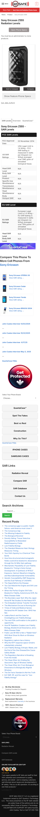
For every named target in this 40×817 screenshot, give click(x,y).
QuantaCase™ (27, 121)
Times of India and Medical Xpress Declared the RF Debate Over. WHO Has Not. (20, 610)
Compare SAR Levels (9, 753)
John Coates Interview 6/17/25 (14, 342)
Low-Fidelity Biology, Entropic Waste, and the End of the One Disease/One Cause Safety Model (20, 650)
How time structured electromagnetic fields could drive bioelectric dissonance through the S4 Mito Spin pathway (20, 560)
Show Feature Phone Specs (17, 96)
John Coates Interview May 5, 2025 (16, 352)
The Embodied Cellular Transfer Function (20, 603)
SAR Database (20, 488)
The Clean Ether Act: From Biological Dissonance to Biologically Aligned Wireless (19, 667)
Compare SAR (20, 481)
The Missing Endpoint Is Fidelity (17, 533)
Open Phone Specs (19, 30)
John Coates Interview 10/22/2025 (16, 333)
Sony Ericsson (9, 264)
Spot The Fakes (20, 415)
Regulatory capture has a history (17, 640)
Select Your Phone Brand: (11, 395)
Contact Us (20, 496)
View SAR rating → (16, 278)
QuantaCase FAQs (9, 361)
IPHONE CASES (20, 449)
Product (9, 14)
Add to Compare (12, 89)
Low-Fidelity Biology (12, 546)
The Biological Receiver (13, 536)
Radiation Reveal (20, 473)
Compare (30, 89)
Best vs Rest (20, 423)
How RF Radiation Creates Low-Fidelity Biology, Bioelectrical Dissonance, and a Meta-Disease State (20, 627)
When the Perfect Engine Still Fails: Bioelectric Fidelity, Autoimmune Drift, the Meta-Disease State (20, 593)
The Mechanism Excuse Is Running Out (19, 605)
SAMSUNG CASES (20, 456)
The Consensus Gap (12, 531)
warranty (21, 701)
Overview (17, 121)
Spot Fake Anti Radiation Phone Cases (25, 10)
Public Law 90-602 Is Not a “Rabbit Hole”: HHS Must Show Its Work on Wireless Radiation (20, 635)
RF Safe (25, 796)
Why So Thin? (20, 438)
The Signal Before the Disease (16, 583)
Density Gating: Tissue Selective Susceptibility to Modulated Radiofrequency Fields (17, 540)
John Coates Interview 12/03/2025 (16, 324)
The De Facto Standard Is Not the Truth (19, 672)
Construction (20, 431)
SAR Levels (6, 121)
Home (3, 14)
